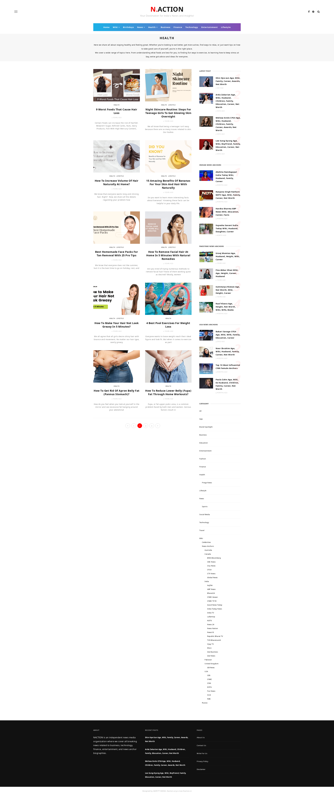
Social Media (204, 514)
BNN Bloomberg (214, 558)
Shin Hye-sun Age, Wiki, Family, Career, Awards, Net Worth (228, 81)
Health (152, 27)
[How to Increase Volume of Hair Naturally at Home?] (116, 156)
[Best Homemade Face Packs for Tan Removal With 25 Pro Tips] (116, 227)
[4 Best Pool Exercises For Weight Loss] (168, 298)
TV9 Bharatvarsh (214, 640)
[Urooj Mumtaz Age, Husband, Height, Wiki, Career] (206, 256)
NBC (209, 699)
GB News (211, 667)
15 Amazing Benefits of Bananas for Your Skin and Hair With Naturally (168, 184)
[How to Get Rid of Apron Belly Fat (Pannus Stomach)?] (116, 366)
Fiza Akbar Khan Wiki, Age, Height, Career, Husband (227, 273)
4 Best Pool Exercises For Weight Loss (168, 324)
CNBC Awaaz (212, 597)
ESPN (209, 687)
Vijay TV (210, 644)
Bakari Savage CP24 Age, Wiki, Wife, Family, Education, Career (228, 334)
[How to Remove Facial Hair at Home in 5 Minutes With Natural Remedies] (168, 227)
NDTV (209, 620)
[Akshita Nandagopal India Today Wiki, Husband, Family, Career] (206, 175)
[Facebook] (309, 11)
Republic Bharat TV (215, 636)
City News (211, 566)
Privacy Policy (202, 761)
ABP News (211, 589)
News (140, 27)
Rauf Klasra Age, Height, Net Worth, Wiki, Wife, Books (226, 306)
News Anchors (208, 546)
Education (203, 443)
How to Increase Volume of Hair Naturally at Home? (116, 182)
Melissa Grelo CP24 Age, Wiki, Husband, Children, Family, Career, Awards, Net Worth (228, 124)
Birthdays (128, 27)
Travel (201, 530)
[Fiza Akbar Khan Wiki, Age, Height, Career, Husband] (206, 273)
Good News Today (214, 605)
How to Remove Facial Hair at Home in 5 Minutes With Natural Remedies (168, 255)
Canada (208, 554)
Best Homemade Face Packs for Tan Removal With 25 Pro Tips (116, 253)
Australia (208, 550)
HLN (209, 695)
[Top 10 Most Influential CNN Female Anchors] (206, 368)
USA (206, 671)
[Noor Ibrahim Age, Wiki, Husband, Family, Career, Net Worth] (206, 351)
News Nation (212, 628)
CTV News (211, 573)
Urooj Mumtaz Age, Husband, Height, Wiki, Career (228, 256)
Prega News (207, 482)
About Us (201, 737)
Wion (209, 648)
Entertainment (209, 27)
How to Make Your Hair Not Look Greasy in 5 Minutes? (116, 324)
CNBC (209, 679)
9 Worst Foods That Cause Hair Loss (116, 111)
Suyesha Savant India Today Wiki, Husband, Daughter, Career (227, 228)
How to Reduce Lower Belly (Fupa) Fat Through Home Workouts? (168, 392)
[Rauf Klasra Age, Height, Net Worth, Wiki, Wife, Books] (206, 307)
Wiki (115, 27)
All (200, 411)
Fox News (211, 691)
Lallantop (211, 616)
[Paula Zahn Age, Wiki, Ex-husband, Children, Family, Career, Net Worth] (206, 383)
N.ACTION (167, 9)
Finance (178, 27)
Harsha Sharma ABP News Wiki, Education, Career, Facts (227, 211)
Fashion (202, 459)
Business (165, 27)
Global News (212, 577)
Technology (191, 27)
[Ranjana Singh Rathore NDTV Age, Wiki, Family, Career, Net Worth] (206, 195)
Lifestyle (226, 27)
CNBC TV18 (211, 601)
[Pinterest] (313, 11)
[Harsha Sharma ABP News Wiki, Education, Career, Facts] (206, 211)
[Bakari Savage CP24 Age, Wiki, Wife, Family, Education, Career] (206, 335)
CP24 (209, 569)
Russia (204, 703)
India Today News (214, 609)
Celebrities (206, 542)
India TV (210, 613)
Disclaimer (201, 769)
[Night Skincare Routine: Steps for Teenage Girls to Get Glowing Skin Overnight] (168, 85)
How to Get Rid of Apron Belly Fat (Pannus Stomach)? (116, 392)
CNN (209, 683)
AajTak (210, 585)
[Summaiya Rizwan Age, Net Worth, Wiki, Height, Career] (206, 290)
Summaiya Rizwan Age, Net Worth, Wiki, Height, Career (228, 289)
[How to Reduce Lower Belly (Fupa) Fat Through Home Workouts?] (168, 366)
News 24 (210, 624)
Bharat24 (211, 593)
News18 (210, 632)
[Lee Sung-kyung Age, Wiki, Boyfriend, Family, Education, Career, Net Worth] (206, 144)
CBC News (211, 562)
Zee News (211, 656)
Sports (204, 506)
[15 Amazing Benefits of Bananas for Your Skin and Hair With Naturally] (168, 156)
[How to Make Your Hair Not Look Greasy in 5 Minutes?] (116, 298)
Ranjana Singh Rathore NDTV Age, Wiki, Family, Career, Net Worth (228, 194)
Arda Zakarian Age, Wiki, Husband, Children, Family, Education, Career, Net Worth (227, 100)
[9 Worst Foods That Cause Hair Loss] (116, 85)
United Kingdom (211, 663)
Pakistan (208, 659)
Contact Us (201, 745)
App (201, 419)
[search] (318, 11)
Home (106, 27)
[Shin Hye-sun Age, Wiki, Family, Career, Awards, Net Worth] (206, 81)
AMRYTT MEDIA (159, 791)
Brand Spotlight (206, 427)
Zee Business (212, 652)
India (207, 581)
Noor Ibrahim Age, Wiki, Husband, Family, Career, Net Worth (227, 351)
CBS (208, 675)
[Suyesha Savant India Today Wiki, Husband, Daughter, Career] (206, 228)
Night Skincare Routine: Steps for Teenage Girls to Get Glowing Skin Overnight (168, 113)
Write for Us (202, 753)
